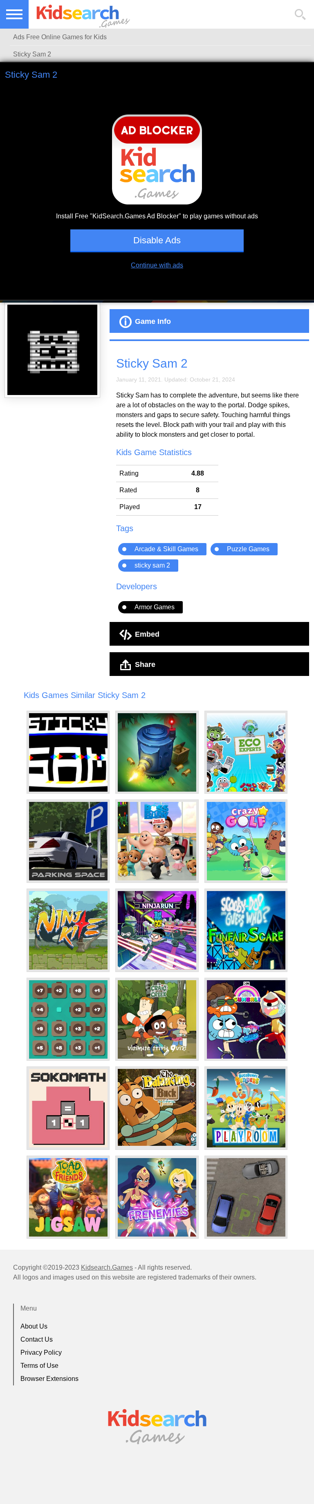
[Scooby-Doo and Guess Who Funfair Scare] (246, 930)
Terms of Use (39, 1365)
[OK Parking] (246, 1197)
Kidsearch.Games (107, 1267)
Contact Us (36, 1339)
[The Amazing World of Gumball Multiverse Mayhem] (246, 1019)
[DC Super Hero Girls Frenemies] (157, 1197)
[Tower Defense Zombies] (157, 752)
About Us (33, 1326)
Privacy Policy (41, 1352)
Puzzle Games (248, 548)
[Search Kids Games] (300, 14)
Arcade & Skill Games (166, 548)
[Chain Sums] (68, 1019)
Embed (147, 634)
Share (145, 664)
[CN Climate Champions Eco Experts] (246, 752)
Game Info (153, 321)
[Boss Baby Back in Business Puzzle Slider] (157, 841)
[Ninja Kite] (68, 930)
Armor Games (155, 607)
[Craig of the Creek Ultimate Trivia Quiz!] (157, 1019)
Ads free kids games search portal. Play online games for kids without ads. (80, 14)
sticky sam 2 (152, 565)
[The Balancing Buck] (157, 1107)
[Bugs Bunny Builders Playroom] (246, 1108)
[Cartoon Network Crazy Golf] (246, 841)
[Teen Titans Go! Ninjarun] (157, 930)
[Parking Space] (68, 841)
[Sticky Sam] (68, 752)
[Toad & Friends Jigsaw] (68, 1197)
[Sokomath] (68, 1108)
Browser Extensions (49, 1378)
